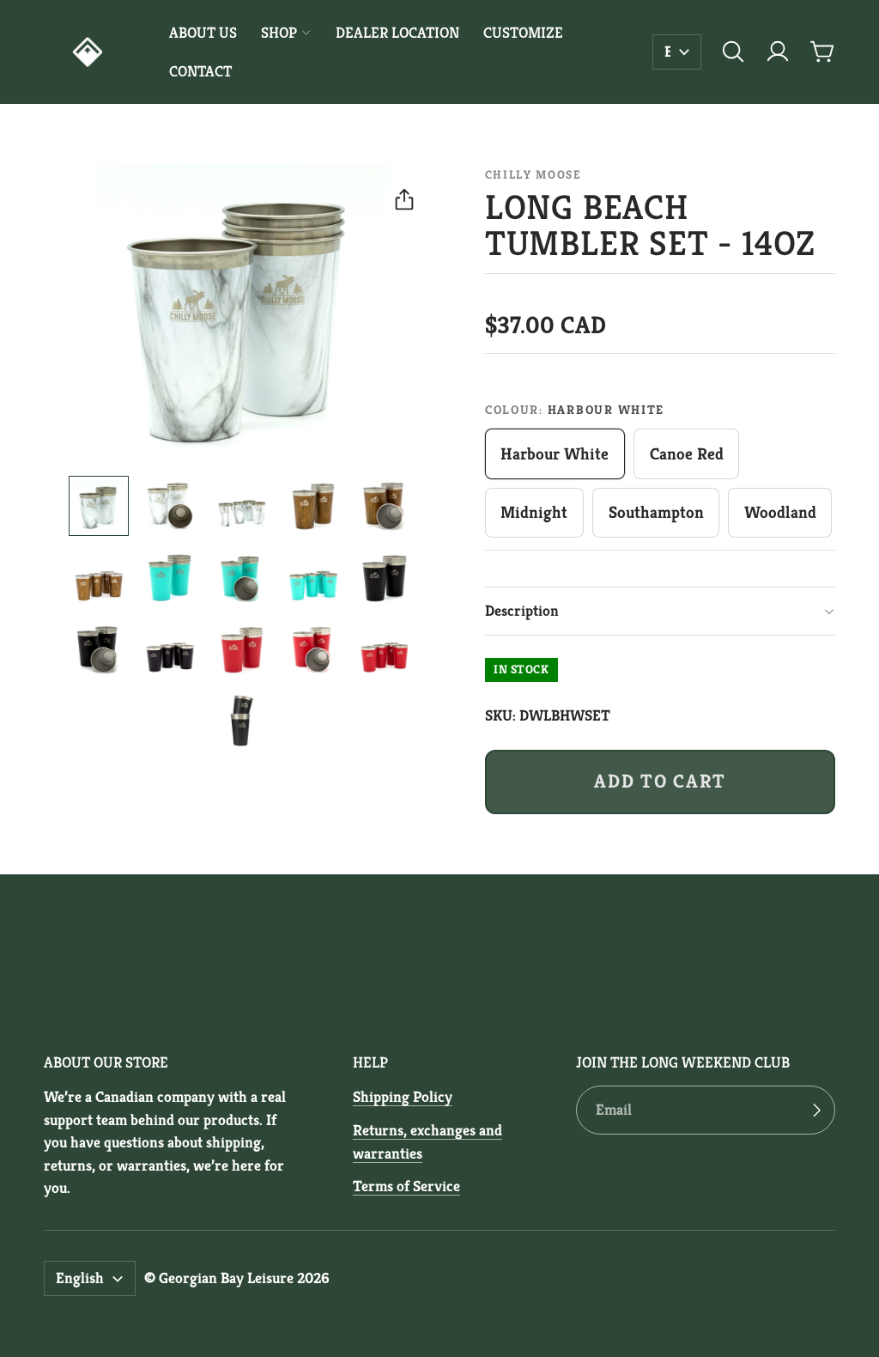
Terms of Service (406, 1186)
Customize (523, 32)
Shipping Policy (402, 1096)
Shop (279, 32)
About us (203, 32)
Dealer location (397, 32)
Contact (200, 71)
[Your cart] (822, 51)
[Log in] (778, 51)
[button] (733, 51)
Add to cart (659, 781)
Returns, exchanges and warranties (427, 1141)
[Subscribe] (816, 1110)
